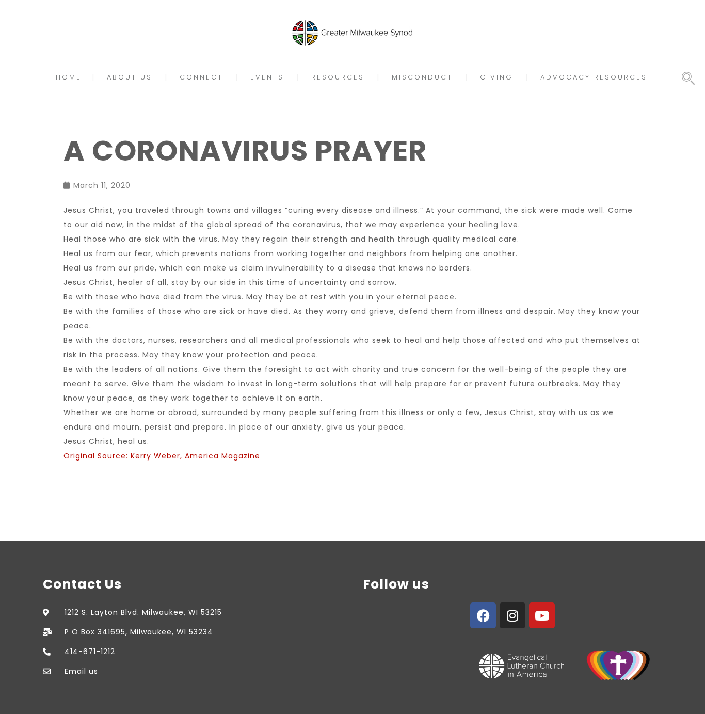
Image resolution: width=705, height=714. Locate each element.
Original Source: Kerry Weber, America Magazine (161, 456)
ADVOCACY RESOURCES (593, 77)
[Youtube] (542, 615)
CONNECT (201, 77)
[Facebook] (483, 615)
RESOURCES (337, 77)
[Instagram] (512, 615)
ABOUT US (129, 77)
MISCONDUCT (422, 77)
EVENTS (267, 77)
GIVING (496, 77)
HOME (69, 77)
